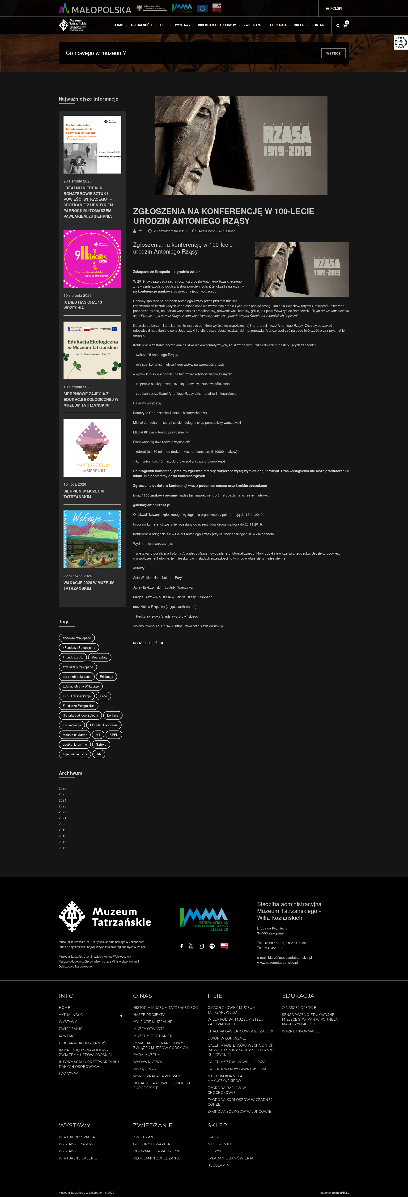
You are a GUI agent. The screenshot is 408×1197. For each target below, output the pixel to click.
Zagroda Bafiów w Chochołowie (227, 1090)
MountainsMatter (75, 734)
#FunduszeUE (73, 657)
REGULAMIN (219, 1165)
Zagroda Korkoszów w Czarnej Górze (240, 1102)
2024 (62, 800)
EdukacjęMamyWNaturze (81, 686)
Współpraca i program (157, 1076)
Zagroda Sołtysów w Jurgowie (239, 1111)
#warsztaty (100, 657)
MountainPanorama (104, 725)
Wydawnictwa (147, 1062)
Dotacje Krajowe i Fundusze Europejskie (162, 1085)
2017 (62, 841)
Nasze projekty (149, 1015)
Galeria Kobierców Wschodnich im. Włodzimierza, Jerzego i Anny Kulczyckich (241, 1050)
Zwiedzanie (70, 1029)
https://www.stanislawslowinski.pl (199, 626)
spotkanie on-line (75, 744)
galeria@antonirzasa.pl (151, 504)
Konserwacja (72, 725)
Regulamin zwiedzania (156, 1158)
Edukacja (106, 676)
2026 (62, 788)
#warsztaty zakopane (78, 667)
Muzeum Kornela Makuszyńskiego (225, 1078)
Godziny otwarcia (151, 1144)
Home (64, 1008)
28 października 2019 (170, 230)
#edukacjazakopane (77, 638)
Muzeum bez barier (153, 1036)
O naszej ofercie (299, 1008)
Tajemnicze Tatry (75, 754)
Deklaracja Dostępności (84, 1043)
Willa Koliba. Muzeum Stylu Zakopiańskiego (235, 1021)
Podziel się (143, 643)
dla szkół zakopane (77, 676)
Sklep (213, 1137)
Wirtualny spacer (77, 1137)
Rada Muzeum (147, 1055)
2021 (62, 817)
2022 (62, 812)
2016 (62, 847)
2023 (62, 806)
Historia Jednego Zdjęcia (80, 715)
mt (140, 230)
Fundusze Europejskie (78, 705)
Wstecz (333, 53)
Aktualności (208, 230)
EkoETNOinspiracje (77, 696)
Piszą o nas (144, 1069)
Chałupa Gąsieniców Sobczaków (240, 1031)
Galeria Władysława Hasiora (237, 1069)
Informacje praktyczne (157, 1151)
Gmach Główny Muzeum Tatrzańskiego (231, 1010)
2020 (62, 823)
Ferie (103, 696)
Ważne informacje (301, 1031)
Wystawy (68, 1022)
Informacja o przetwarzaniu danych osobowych (89, 1064)
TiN (98, 754)
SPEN (114, 734)
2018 (62, 835)
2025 (62, 794)
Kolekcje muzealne (152, 1022)
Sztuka (101, 744)
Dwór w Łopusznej (227, 1038)
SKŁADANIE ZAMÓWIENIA (230, 1158)
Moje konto (219, 1144)
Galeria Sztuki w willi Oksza (237, 1062)
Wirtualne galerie (78, 1158)
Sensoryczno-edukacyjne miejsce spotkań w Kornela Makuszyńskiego (310, 1019)
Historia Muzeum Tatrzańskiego (165, 1008)
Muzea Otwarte (149, 1029)
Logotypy (68, 1074)
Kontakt (67, 1036)
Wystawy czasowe (77, 1144)
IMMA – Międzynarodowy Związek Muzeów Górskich (86, 1052)
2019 (62, 830)
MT (98, 734)
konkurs (113, 715)
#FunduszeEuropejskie (79, 647)
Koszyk (214, 1151)
